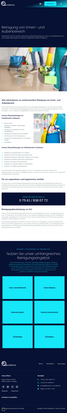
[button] (40, 3)
